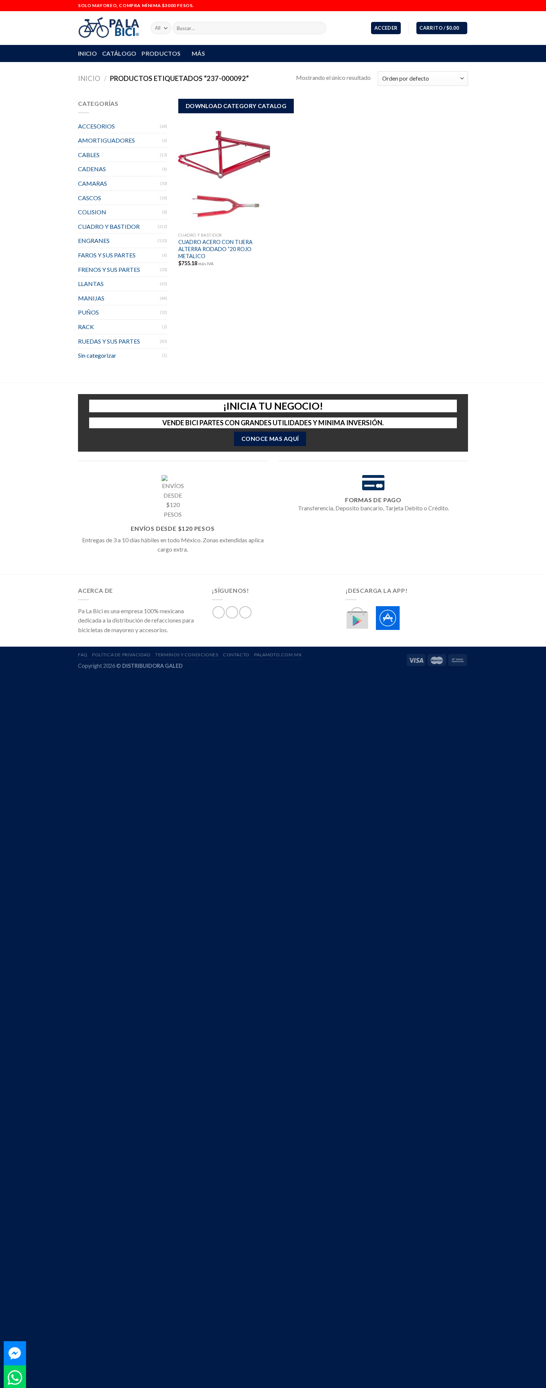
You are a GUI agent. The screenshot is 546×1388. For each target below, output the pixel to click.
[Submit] (319, 28)
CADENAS (92, 168)
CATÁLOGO (119, 53)
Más (198, 53)
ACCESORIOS (96, 126)
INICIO (87, 53)
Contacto (236, 654)
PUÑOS (88, 312)
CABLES (89, 154)
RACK (86, 326)
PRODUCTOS (161, 53)
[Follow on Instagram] (457, 5)
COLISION (92, 211)
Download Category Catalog (236, 106)
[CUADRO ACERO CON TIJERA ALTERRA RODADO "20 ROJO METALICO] (224, 174)
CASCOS (89, 197)
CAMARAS (92, 183)
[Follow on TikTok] (464, 5)
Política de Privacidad (121, 654)
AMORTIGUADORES (106, 140)
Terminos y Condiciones (186, 654)
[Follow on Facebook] (450, 5)
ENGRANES (94, 240)
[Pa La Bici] (109, 28)
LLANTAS (91, 283)
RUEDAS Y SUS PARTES (109, 341)
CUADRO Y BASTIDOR (109, 226)
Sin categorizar (97, 355)
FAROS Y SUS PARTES (107, 255)
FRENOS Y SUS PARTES (109, 269)
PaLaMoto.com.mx (278, 654)
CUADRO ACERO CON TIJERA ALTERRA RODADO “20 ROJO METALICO (215, 249)
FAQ (83, 654)
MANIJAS (91, 298)
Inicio (89, 78)
